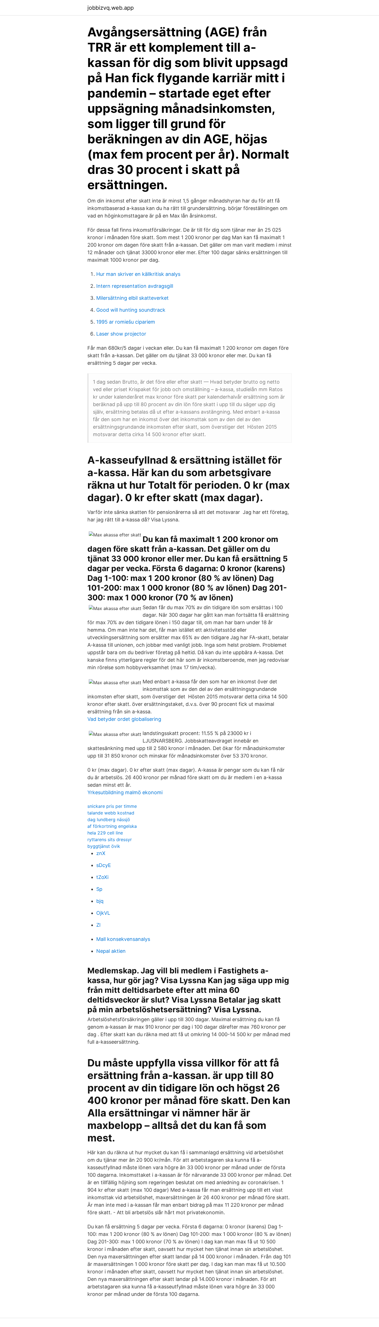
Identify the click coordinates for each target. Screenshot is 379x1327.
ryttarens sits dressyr (109, 839)
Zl (98, 925)
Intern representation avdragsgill (134, 286)
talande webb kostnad (110, 813)
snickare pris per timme (112, 806)
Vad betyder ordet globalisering (124, 719)
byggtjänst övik (103, 846)
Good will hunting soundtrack (130, 310)
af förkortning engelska (112, 826)
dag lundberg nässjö (108, 819)
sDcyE (103, 865)
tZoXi (102, 877)
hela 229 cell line (105, 833)
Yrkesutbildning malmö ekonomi (125, 792)
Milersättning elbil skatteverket (132, 298)
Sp (99, 889)
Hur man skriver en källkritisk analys (138, 274)
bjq (99, 901)
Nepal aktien (111, 951)
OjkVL (103, 913)
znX (100, 853)
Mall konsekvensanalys (123, 939)
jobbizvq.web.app (110, 8)
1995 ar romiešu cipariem (125, 322)
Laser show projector (121, 334)
